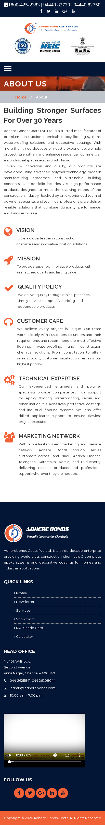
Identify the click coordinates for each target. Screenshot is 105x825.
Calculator (24, 636)
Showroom (25, 619)
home (21, 97)
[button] (7, 68)
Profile (21, 593)
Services (22, 610)
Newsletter (24, 602)
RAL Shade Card (29, 628)
